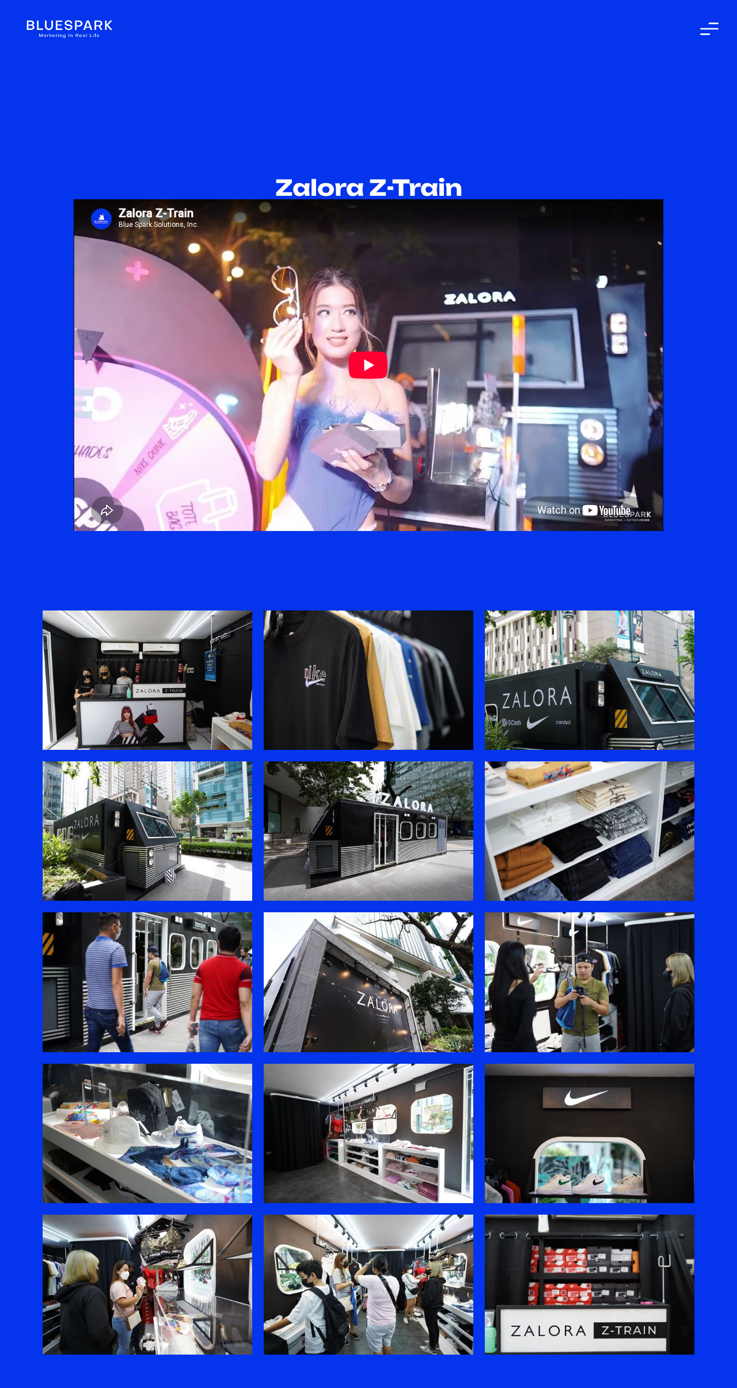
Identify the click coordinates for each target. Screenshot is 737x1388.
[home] (69, 28)
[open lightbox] (147, 680)
